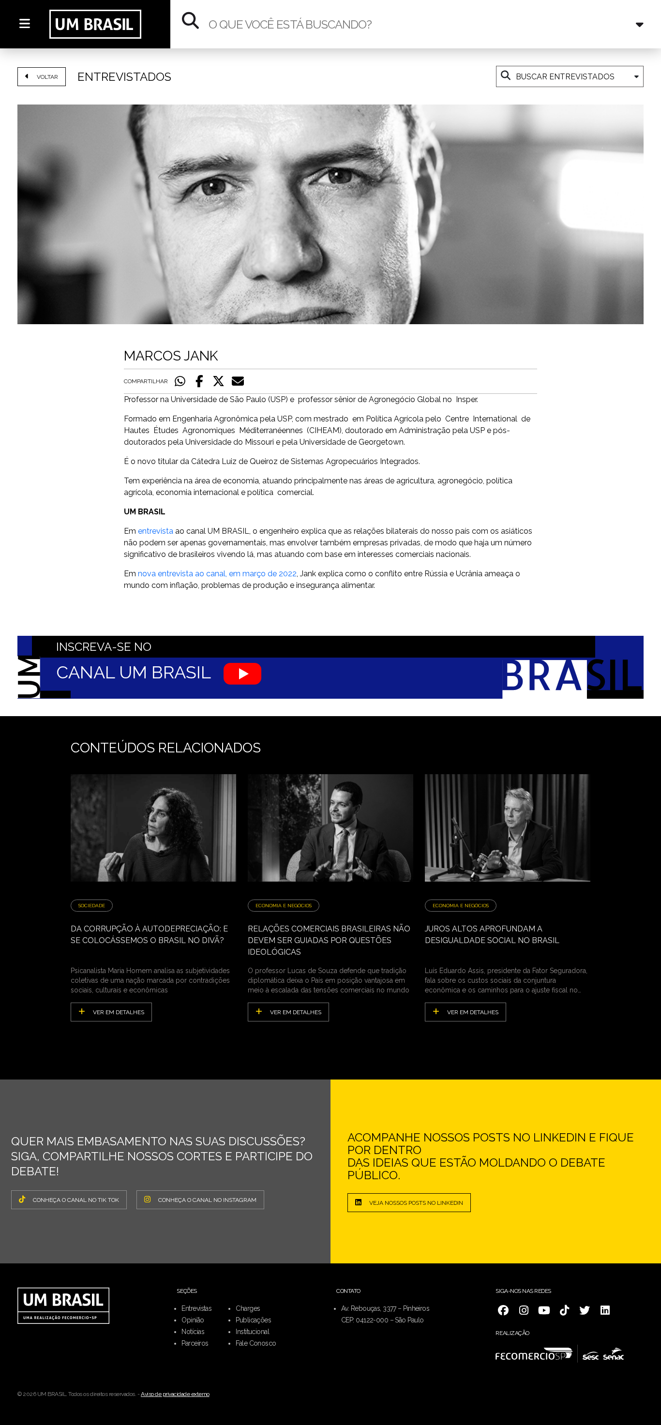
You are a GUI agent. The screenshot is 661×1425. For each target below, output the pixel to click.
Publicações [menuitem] (253, 1320)
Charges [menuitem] (248, 1308)
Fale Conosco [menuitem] (256, 1343)
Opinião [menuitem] (192, 1320)
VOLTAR (47, 77)
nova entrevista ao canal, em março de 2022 (217, 573)
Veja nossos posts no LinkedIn (416, 1203)
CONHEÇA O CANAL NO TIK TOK (76, 1200)
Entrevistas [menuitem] (196, 1308)
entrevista (156, 531)
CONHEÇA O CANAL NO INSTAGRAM (207, 1200)
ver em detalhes (118, 1012)
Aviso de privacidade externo (175, 1394)
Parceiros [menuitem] (194, 1343)
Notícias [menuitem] (192, 1331)
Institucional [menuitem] (252, 1331)
